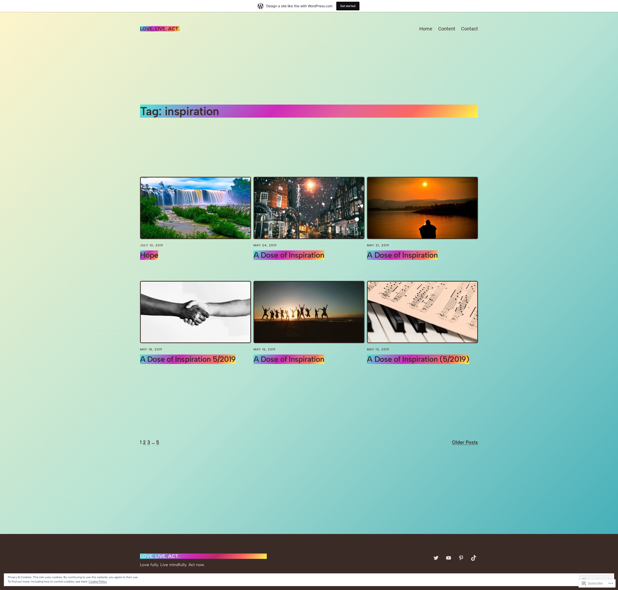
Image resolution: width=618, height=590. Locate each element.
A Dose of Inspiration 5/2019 (188, 359)
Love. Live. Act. (160, 29)
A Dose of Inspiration (288, 255)
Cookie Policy (98, 581)
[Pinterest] (461, 558)
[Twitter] (436, 558)
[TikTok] (473, 558)
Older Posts (465, 442)
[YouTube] (448, 558)
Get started (348, 6)
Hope (149, 255)
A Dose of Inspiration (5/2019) (418, 359)
